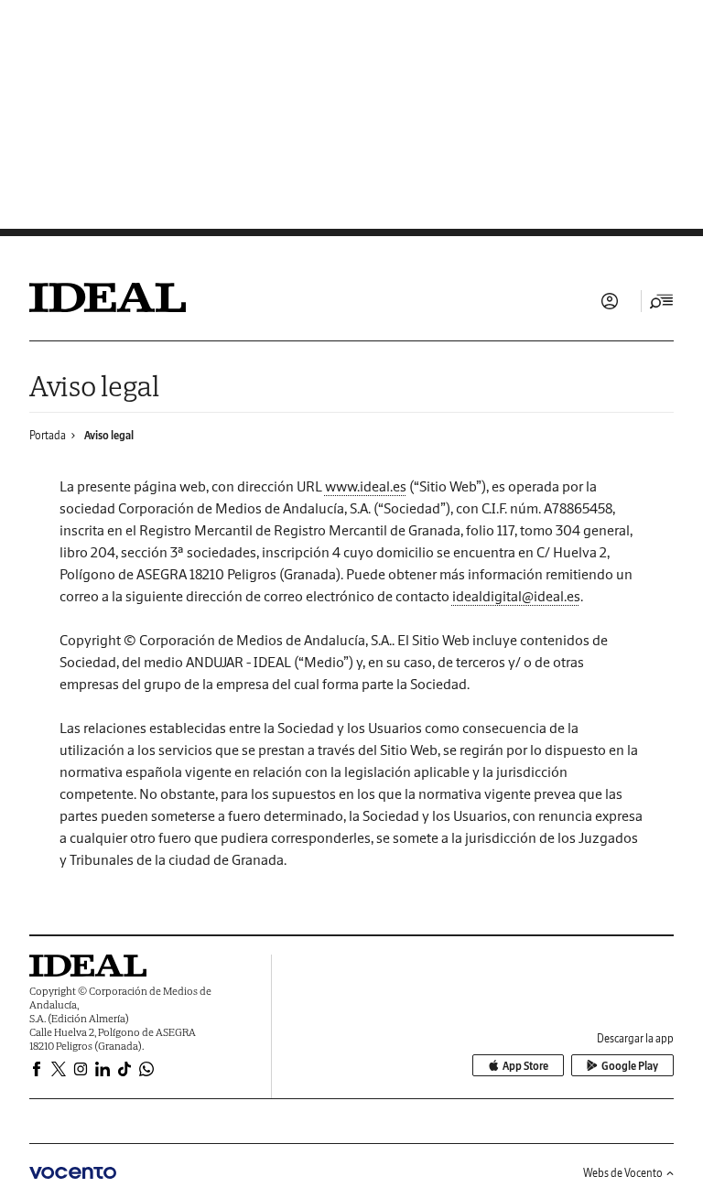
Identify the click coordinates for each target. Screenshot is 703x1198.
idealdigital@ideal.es (516, 596)
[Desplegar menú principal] (662, 301)
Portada (47, 435)
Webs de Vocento (623, 1173)
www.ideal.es (365, 486)
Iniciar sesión (610, 301)
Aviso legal (109, 435)
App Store (525, 1066)
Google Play (629, 1066)
